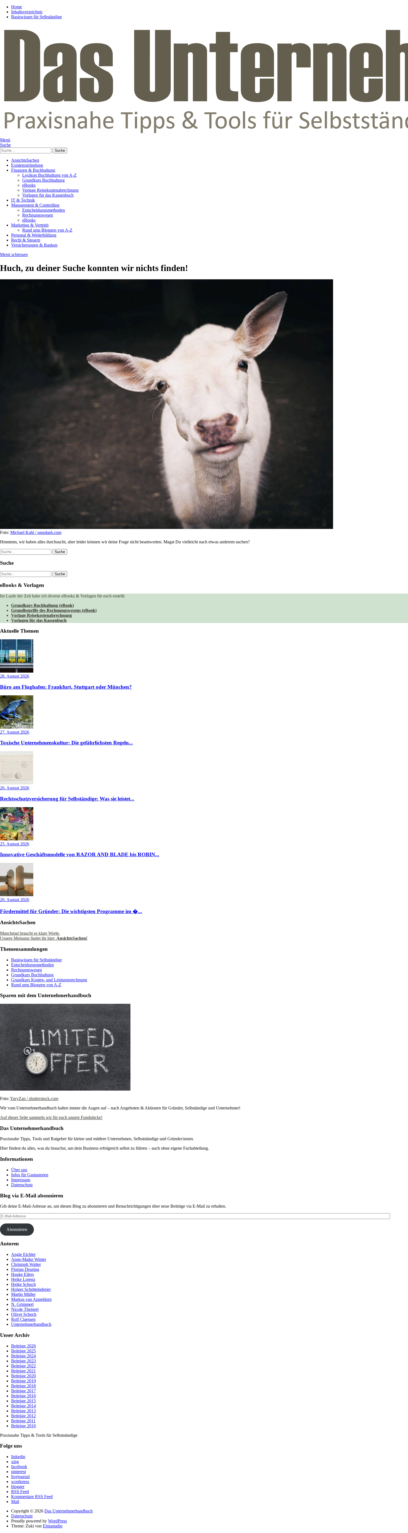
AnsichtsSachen (25, 160)
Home (16, 6)
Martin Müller (23, 1294)
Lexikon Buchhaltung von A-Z (49, 175)
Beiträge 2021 (23, 1371)
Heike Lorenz (23, 1279)
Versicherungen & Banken (34, 245)
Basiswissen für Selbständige (36, 16)
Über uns (19, 1169)
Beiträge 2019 (23, 1381)
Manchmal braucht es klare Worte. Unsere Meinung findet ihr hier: (43, 936)
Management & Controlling (35, 205)
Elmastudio (52, 1526)
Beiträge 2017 (23, 1390)
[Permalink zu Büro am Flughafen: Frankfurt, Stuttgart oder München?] (16, 671)
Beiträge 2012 (23, 1415)
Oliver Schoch (23, 1314)
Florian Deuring (25, 1269)
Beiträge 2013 (23, 1410)
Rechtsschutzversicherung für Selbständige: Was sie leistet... (67, 799)
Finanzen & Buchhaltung (33, 170)
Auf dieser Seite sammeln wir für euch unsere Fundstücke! (51, 1117)
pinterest (18, 1471)
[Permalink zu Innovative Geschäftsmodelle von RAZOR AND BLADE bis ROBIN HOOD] (16, 839)
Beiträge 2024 (23, 1356)
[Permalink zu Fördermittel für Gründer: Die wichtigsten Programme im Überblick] (16, 894)
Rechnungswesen (37, 215)
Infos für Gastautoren (29, 1174)
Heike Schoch (23, 1284)
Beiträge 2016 (23, 1395)
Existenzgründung (27, 165)
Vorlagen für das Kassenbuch (48, 195)
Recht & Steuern (25, 240)
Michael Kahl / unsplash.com (35, 532)
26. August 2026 (14, 787)
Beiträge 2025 (23, 1351)
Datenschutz (22, 1184)
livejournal (20, 1476)
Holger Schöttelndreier (31, 1289)
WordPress (57, 1521)
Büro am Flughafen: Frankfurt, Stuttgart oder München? (66, 687)
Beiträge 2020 (23, 1376)
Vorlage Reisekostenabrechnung (50, 190)
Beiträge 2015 (23, 1400)
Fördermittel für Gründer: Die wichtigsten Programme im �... (71, 911)
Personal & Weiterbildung (33, 235)
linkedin (18, 1456)
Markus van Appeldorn (31, 1299)
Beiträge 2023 (23, 1361)
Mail (15, 1501)
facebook (19, 1466)
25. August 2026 (14, 844)
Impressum (20, 1179)
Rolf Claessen (23, 1319)
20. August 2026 (14, 899)
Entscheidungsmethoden (43, 210)
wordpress (20, 1481)
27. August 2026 (14, 732)
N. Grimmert (22, 1304)
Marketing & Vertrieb (30, 225)
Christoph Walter (26, 1264)
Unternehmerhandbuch (31, 1324)
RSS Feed (20, 1491)
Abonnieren (16, 1229)
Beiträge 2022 (23, 1366)
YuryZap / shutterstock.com (34, 1098)
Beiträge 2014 (23, 1405)
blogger (17, 1486)
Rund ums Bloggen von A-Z (47, 230)
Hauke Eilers (22, 1274)
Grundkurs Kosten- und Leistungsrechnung (49, 979)
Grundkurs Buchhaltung (43, 180)
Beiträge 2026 (23, 1346)
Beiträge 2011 (23, 1420)
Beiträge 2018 (23, 1385)
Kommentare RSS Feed (32, 1496)
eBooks (29, 185)
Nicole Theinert (25, 1309)
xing (15, 1461)
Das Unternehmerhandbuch (68, 1511)
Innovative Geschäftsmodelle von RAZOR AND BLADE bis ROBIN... (79, 854)
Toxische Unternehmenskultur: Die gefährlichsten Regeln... (66, 743)
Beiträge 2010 (23, 1425)
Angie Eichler (23, 1254)
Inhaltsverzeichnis (26, 11)
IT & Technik (23, 200)
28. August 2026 (14, 676)
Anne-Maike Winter (28, 1259)
